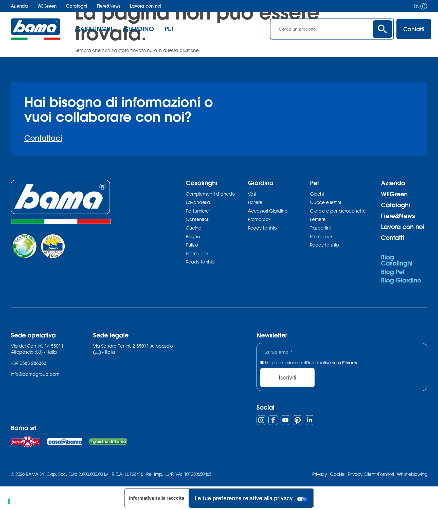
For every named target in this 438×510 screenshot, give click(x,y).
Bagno (193, 236)
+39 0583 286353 (28, 363)
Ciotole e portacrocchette (338, 211)
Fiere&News (108, 6)
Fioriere (255, 202)
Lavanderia (198, 202)
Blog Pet (393, 272)
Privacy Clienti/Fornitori (371, 474)
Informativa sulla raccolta (156, 498)
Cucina (194, 228)
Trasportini (320, 228)
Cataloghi (76, 6)
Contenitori (197, 219)
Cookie (337, 474)
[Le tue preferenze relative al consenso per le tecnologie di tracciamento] (9, 501)
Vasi (252, 194)
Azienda (19, 6)
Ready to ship (200, 262)
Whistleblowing (412, 474)
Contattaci (43, 137)
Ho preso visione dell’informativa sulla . (312, 362)
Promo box (197, 253)
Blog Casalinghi (396, 260)
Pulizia (192, 245)
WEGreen (47, 6)
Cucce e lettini (325, 202)
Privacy (349, 362)
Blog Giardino (401, 280)
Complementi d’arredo (210, 194)
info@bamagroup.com (35, 374)
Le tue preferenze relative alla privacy (244, 498)
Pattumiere (197, 211)
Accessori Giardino (267, 211)
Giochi (317, 194)
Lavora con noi (145, 6)
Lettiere (317, 219)
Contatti (392, 238)
